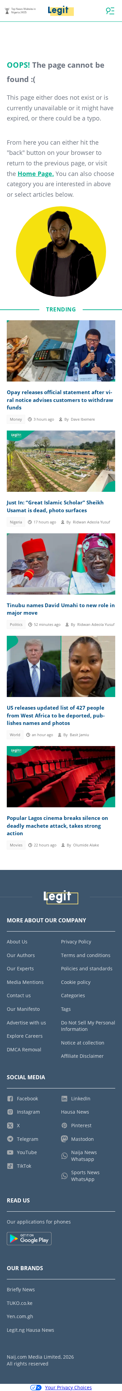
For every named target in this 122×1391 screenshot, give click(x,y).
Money (16, 419)
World (15, 734)
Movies (16, 845)
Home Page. (36, 173)
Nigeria (16, 522)
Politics (16, 624)
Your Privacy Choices (68, 1387)
